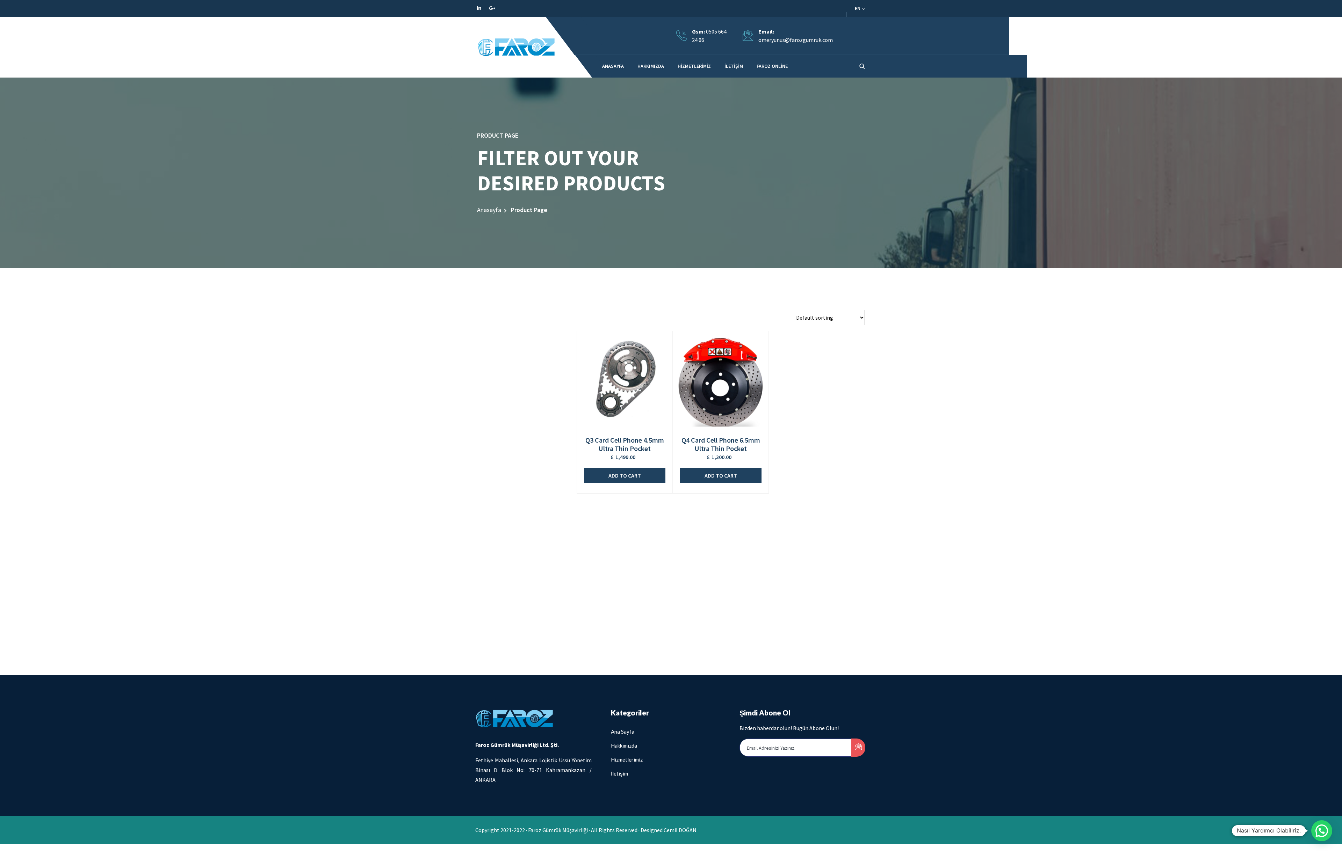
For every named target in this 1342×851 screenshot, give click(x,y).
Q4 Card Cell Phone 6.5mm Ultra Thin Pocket (720, 444)
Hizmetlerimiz (694, 66)
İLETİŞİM (733, 66)
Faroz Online (772, 66)
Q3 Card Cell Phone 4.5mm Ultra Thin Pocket (624, 444)
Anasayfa (489, 210)
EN (858, 8)
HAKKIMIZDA (650, 66)
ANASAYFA (613, 66)
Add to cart (624, 475)
